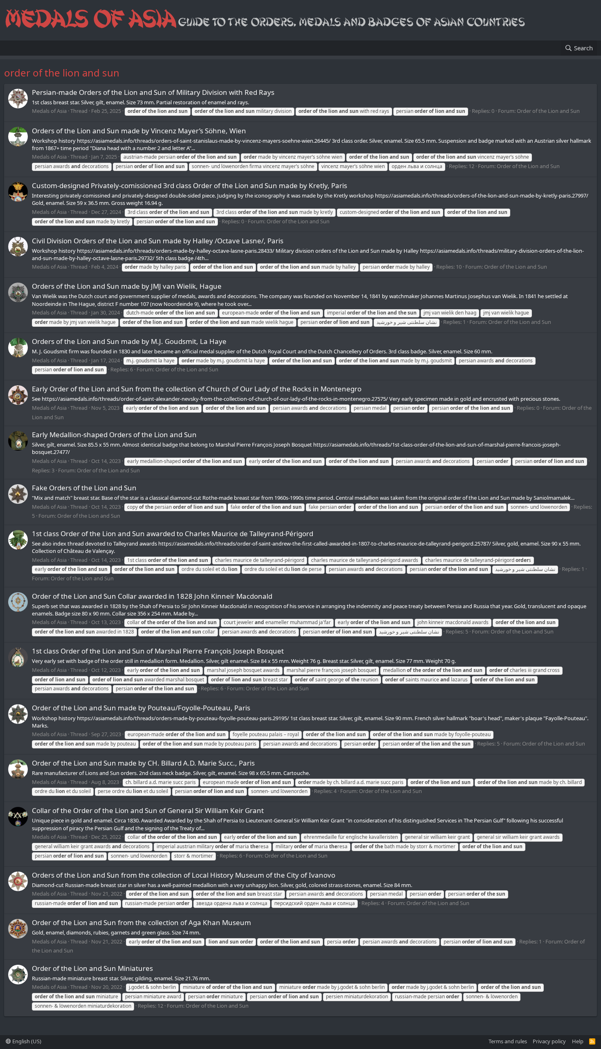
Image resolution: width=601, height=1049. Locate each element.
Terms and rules (508, 1041)
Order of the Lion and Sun (548, 111)
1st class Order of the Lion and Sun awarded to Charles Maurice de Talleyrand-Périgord (172, 533)
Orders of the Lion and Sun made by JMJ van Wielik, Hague (127, 286)
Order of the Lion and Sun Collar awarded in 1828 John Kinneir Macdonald (152, 596)
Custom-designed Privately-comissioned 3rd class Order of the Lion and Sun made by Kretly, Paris (189, 185)
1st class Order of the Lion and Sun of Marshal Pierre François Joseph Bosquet (158, 651)
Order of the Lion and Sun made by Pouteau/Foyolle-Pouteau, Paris (141, 707)
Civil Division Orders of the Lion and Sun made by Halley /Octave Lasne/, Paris (157, 240)
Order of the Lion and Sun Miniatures (92, 968)
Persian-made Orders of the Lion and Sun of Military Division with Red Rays (153, 92)
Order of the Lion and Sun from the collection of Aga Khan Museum (141, 922)
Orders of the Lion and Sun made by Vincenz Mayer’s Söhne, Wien (139, 130)
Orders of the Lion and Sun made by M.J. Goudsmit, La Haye (129, 341)
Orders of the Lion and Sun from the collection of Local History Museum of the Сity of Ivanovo (183, 875)
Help (577, 1041)
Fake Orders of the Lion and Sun (84, 487)
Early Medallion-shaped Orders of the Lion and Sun (114, 434)
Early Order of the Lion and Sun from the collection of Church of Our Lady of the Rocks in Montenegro (196, 388)
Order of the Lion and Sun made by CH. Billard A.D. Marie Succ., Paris (143, 763)
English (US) (26, 1041)
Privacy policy (549, 1041)
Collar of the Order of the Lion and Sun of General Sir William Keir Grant (148, 810)
